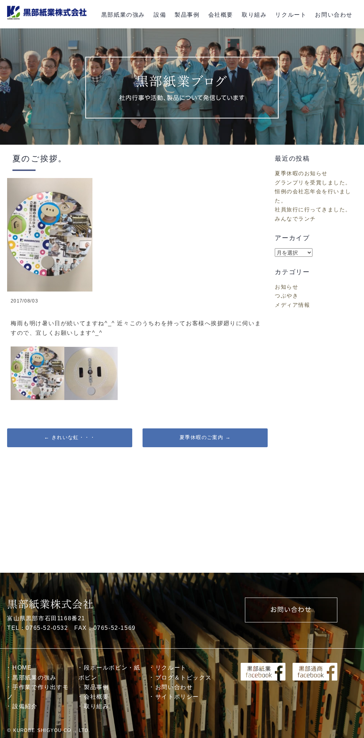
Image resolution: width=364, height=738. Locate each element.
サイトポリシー (177, 697)
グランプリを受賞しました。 (313, 182)
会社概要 (220, 15)
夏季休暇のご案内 (205, 437)
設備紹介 (24, 706)
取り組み (254, 15)
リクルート (290, 15)
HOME (22, 668)
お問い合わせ (334, 15)
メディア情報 (292, 305)
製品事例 (187, 15)
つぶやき (286, 296)
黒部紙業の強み (123, 15)
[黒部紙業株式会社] (48, 20)
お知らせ (286, 287)
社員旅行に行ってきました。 (313, 209)
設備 (160, 15)
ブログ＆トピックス (183, 678)
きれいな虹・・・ (69, 437)
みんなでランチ (295, 219)
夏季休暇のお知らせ (301, 173)
